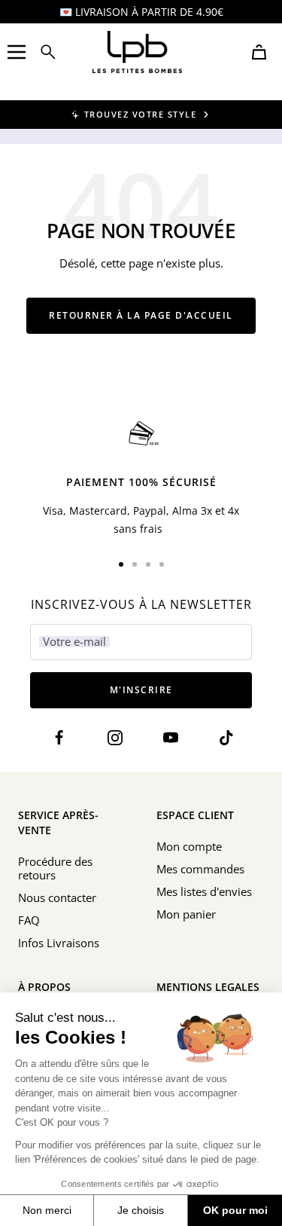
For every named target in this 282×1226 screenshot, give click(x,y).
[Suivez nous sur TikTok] (226, 738)
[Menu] (17, 52)
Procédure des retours (55, 868)
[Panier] (259, 52)
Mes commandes (200, 869)
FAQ (29, 920)
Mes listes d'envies (204, 891)
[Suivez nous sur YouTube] (170, 738)
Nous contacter (57, 897)
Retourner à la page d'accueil (141, 315)
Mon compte (189, 846)
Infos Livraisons (58, 942)
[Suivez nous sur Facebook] (60, 738)
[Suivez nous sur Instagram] (115, 738)
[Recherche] (48, 52)
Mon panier (186, 914)
